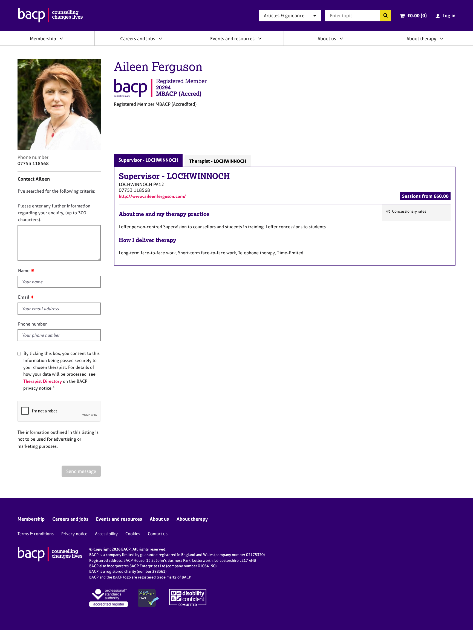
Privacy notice (74, 533)
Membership (43, 38)
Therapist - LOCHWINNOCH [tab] (217, 161)
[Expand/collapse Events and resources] (260, 38)
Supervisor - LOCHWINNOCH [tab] (148, 160)
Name (24, 270)
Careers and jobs (137, 38)
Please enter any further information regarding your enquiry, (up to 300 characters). (54, 213)
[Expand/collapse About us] (341, 38)
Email (23, 297)
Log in (449, 15)
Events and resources (232, 38)
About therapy (421, 38)
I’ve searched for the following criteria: (56, 191)
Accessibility (106, 533)
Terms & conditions (36, 533)
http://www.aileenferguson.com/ (152, 196)
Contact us (158, 533)
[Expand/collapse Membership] (61, 38)
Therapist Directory (42, 381)
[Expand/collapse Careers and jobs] (160, 38)
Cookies (132, 533)
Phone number (32, 324)
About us (327, 38)
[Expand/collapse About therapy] (442, 38)
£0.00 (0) (417, 15)
